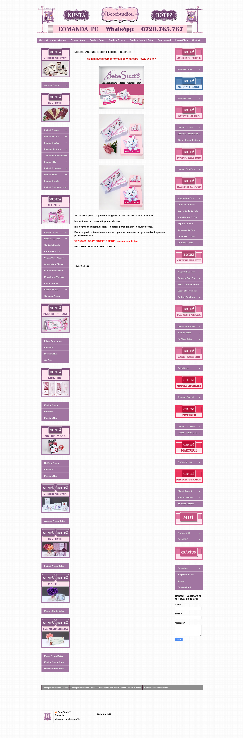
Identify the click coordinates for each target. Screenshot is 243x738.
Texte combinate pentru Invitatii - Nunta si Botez (120, 688)
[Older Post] (168, 278)
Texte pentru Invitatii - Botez (83, 688)
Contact (196, 40)
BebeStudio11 (64, 712)
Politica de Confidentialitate (156, 688)
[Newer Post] (75, 278)
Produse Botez (97, 40)
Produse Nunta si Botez (141, 40)
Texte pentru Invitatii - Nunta (55, 688)
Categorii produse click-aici (52, 40)
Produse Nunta (78, 40)
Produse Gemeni (117, 40)
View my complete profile (67, 719)
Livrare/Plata (181, 40)
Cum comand (164, 40)
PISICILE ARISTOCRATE (101, 246)
